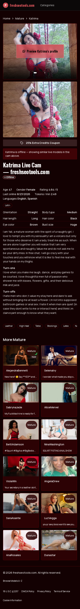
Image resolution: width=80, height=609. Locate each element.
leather (9, 326)
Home (6, 18)
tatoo (38, 326)
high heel (24, 326)
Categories (47, 5)
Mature (19, 18)
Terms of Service (62, 591)
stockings (52, 326)
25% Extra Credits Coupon (45, 143)
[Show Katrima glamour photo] (45, 73)
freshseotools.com (19, 5)
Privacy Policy (44, 591)
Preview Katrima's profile (45, 52)
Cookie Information (12, 600)
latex (66, 326)
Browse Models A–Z (12, 580)
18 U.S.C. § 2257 (10, 591)
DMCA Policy (27, 591)
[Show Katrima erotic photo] (35, 73)
